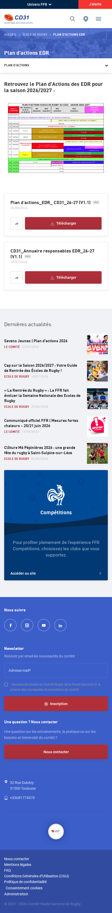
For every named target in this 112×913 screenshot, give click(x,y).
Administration (16, 894)
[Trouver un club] (85, 18)
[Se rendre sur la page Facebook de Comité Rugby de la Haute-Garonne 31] (10, 625)
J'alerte (95, 4)
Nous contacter (56, 752)
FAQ (7, 870)
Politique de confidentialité (25, 882)
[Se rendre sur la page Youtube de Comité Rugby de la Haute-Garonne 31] (44, 625)
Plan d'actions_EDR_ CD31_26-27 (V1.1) (50, 202)
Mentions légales (17, 865)
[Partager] (16, 223)
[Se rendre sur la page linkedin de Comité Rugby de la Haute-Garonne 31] (60, 625)
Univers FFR (37, 4)
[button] (98, 18)
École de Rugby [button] (34, 34)
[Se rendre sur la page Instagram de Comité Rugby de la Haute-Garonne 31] (27, 625)
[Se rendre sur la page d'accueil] (18, 18)
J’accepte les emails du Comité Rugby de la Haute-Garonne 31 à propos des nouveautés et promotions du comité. (55, 687)
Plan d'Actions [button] (16, 65)
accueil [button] (10, 34)
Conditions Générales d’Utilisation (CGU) (36, 876)
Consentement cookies (24, 888)
